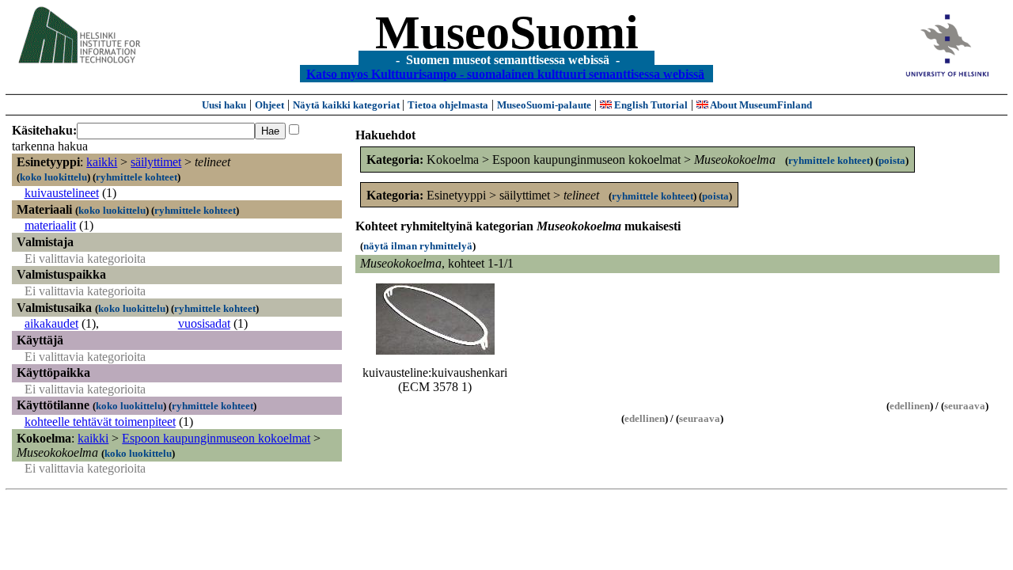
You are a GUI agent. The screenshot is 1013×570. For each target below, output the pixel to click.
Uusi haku (224, 105)
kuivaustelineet (62, 193)
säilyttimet (156, 162)
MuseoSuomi (507, 32)
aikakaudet (51, 323)
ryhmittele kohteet (136, 177)
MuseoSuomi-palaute (544, 105)
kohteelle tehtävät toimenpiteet (100, 421)
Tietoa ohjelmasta (448, 105)
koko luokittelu (53, 177)
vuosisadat (204, 323)
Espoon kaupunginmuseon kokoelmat (216, 438)
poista (891, 160)
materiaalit (50, 225)
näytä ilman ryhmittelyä (417, 246)
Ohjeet (269, 105)
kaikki (101, 162)
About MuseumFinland (760, 105)
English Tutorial (650, 105)
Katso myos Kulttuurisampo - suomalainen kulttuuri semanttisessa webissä (505, 73)
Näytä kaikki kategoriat (347, 105)
